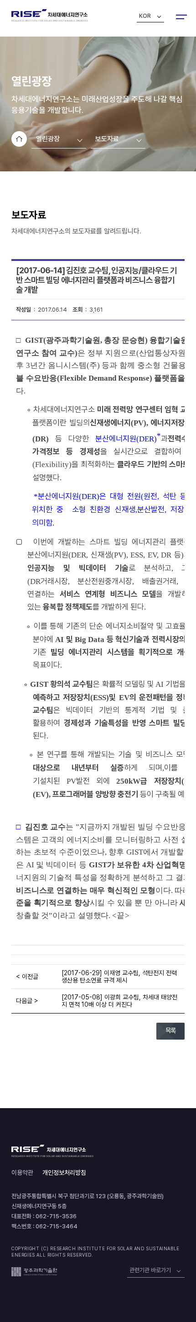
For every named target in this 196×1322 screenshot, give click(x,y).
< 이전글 (27, 976)
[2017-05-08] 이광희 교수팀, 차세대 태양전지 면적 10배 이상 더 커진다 (119, 1000)
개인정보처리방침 (64, 1172)
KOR (145, 15)
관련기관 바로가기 (150, 1270)
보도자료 (107, 139)
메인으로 (19, 139)
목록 (170, 1030)
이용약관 (22, 1172)
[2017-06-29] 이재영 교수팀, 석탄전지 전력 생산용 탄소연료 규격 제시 (119, 976)
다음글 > (27, 1000)
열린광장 (48, 139)
